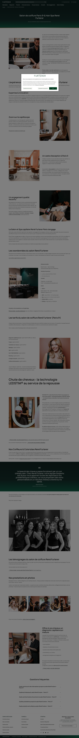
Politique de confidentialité (39, 85)
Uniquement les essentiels (43, 88)
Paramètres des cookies (27, 88)
